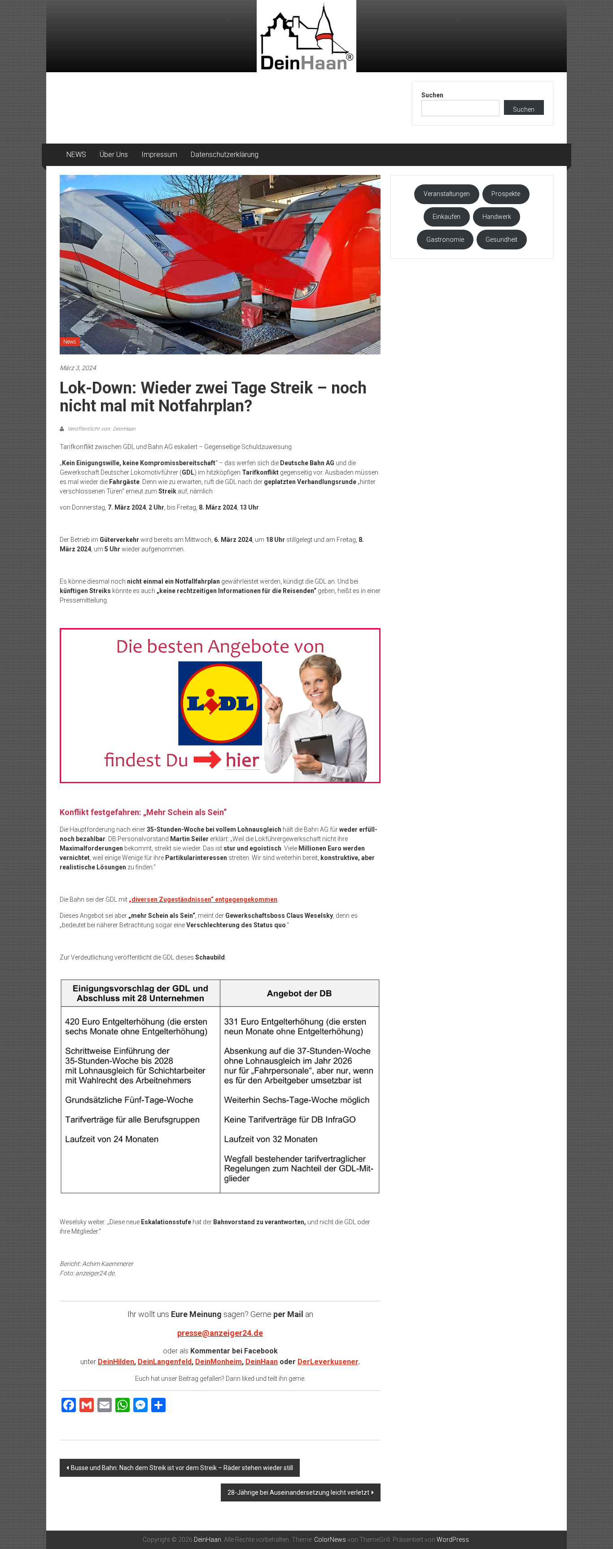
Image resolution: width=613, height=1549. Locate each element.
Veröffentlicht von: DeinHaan (101, 429)
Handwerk (496, 216)
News (69, 342)
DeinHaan (261, 1361)
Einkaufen (446, 216)
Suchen (432, 95)
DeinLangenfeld (165, 1361)
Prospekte (505, 193)
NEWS (76, 154)
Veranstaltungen (447, 193)
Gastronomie (445, 239)
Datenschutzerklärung (224, 154)
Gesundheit (501, 239)
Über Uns (114, 154)
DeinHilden (116, 1361)
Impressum (159, 154)
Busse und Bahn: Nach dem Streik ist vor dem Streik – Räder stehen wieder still (182, 1467)
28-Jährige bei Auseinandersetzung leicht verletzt (298, 1492)
